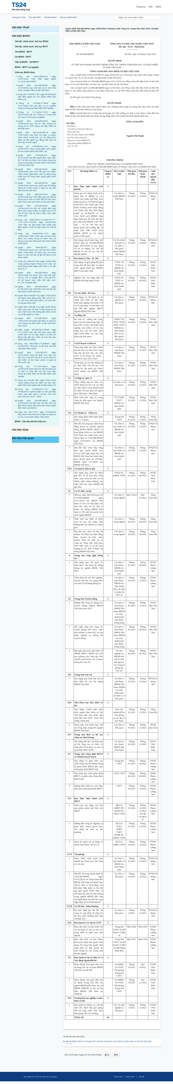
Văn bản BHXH (50, 17)
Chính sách (118, 1077)
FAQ (150, 6)
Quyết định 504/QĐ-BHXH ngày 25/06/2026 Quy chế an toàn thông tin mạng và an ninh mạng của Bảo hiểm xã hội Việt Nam (37, 125)
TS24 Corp (38, 1077)
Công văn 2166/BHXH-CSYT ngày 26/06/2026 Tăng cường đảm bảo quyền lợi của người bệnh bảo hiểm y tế (37, 149)
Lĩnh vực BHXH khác (68, 17)
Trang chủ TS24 (18, 17)
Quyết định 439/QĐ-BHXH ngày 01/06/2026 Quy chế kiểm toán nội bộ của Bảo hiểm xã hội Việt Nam (37, 289)
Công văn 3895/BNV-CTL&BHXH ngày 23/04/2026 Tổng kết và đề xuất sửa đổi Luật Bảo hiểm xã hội (37, 346)
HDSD (158, 6)
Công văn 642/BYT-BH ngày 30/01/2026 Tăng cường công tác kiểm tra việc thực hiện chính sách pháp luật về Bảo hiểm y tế (37, 382)
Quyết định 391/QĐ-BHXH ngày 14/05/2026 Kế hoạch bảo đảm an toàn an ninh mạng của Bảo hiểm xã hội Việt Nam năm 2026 (37, 322)
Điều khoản (130, 1077)
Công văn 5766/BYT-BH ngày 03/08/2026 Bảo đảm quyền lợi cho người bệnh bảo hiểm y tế (37, 96)
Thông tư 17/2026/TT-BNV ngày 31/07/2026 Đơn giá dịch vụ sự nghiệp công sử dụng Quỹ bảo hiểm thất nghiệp (37, 105)
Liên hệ (141, 1077)
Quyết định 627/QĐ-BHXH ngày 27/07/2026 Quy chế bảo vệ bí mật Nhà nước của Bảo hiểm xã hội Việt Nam (37, 87)
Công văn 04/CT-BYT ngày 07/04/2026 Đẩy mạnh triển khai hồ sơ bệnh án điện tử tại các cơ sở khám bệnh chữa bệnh (37, 414)
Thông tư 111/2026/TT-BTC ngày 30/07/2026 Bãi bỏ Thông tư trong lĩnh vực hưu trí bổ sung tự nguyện (37, 114)
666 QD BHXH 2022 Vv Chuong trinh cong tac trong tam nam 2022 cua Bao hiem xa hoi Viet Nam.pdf (108, 1041)
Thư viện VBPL (34, 17)
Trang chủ (141, 6)
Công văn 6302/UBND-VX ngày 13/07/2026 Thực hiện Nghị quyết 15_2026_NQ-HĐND (37, 79)
